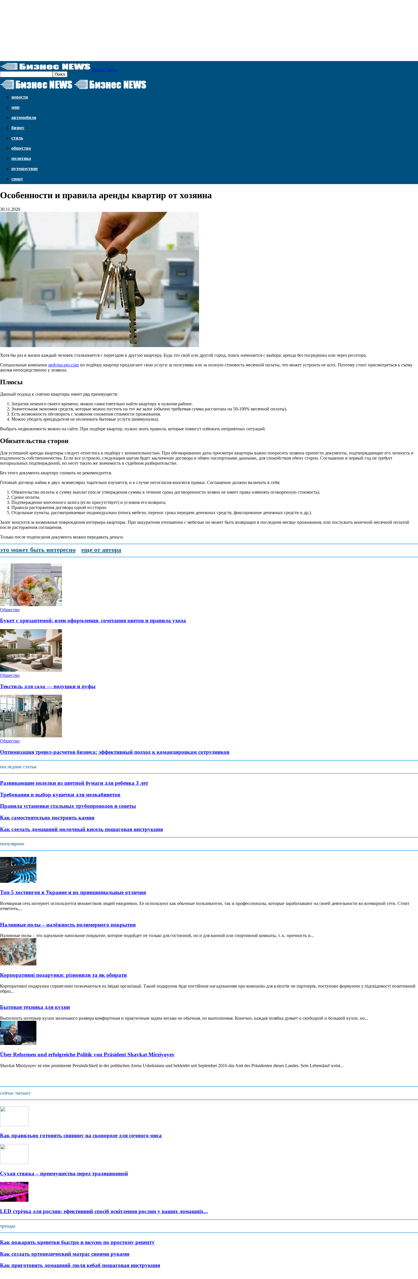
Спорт (17, 178)
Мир (15, 107)
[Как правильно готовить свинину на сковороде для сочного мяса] (14, 1124)
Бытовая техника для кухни (35, 1007)
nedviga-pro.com (63, 364)
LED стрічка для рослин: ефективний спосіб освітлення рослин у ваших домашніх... (104, 1211)
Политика (21, 158)
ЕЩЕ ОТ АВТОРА (101, 549)
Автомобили (23, 117)
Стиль (17, 137)
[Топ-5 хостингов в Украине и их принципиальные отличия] (18, 881)
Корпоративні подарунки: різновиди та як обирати (63, 975)
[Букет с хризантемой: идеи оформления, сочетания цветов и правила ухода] (31, 604)
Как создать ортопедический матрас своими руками (64, 1254)
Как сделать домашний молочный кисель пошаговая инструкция (81, 829)
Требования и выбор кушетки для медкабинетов (60, 795)
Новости (19, 97)
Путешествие (24, 168)
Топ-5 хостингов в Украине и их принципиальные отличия (73, 892)
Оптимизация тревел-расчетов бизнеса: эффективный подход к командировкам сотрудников (114, 752)
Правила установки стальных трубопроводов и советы (68, 806)
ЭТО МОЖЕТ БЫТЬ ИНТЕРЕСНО (38, 549)
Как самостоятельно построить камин (47, 818)
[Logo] (37, 89)
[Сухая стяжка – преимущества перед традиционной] (14, 1162)
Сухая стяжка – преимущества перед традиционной (64, 1173)
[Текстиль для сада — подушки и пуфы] (31, 670)
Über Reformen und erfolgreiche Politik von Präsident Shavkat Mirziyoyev (87, 1054)
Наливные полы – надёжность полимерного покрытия (68, 925)
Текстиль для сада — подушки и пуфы (48, 686)
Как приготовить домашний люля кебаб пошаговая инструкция (80, 1265)
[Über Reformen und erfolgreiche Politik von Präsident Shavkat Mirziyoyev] (18, 1043)
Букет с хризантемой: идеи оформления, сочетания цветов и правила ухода (93, 620)
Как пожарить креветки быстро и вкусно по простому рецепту (77, 1242)
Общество (21, 148)
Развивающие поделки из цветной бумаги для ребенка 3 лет (74, 783)
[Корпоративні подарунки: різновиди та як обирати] (18, 963)
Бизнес (17, 127)
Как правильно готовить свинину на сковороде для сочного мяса (81, 1135)
